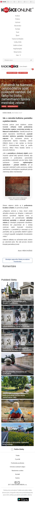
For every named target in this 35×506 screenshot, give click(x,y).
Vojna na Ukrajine (17, 39)
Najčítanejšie (17, 49)
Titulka (17, 455)
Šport (17, 35)
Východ (17, 22)
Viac (17, 55)
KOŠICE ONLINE (7, 113)
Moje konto (17, 52)
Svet (17, 32)
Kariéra (17, 478)
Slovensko (17, 26)
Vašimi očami (17, 45)
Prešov (17, 19)
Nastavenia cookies (17, 470)
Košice (17, 16)
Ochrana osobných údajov (17, 467)
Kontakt (17, 474)
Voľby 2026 (17, 42)
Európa (17, 29)
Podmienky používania (17, 463)
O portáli (17, 459)
